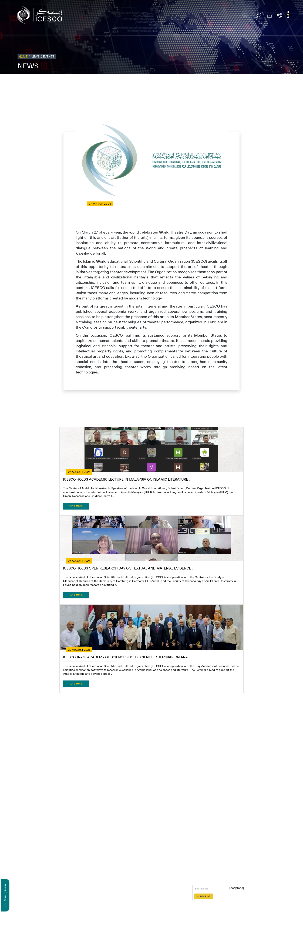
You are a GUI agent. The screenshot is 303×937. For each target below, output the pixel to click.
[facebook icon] (56, 891)
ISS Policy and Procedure (263, 81)
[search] (259, 15)
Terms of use (195, 81)
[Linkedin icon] (72, 891)
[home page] (41, 14)
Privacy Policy (212, 81)
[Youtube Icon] (88, 891)
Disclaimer (242, 81)
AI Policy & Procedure (290, 81)
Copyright (228, 81)
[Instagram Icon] (80, 891)
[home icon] (269, 14)
